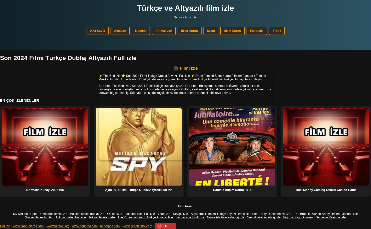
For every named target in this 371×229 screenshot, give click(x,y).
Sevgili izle (180, 213)
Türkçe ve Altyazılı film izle (185, 8)
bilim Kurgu (189, 30)
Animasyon (163, 30)
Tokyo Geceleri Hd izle (275, 213)
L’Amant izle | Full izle (71, 217)
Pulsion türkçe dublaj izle (87, 213)
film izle (5, 226)
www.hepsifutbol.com (137, 226)
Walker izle (114, 213)
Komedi (140, 30)
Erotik (276, 30)
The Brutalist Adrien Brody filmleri (317, 213)
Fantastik (257, 30)
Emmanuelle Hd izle (53, 213)
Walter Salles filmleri (39, 217)
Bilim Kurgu (232, 30)
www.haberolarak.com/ (28, 226)
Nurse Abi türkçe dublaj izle (225, 217)
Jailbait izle (350, 213)
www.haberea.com (85, 226)
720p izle (164, 213)
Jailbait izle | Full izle (190, 217)
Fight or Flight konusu (298, 217)
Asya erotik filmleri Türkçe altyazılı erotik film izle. (224, 213)
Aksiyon (120, 30)
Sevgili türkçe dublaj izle (264, 217)
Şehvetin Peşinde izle (331, 217)
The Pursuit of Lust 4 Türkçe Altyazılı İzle (145, 217)
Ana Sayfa (97, 30)
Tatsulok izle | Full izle (140, 213)
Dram (211, 30)
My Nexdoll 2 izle (25, 213)
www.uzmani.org (58, 226)
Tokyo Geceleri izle (102, 217)
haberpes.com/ (110, 226)
